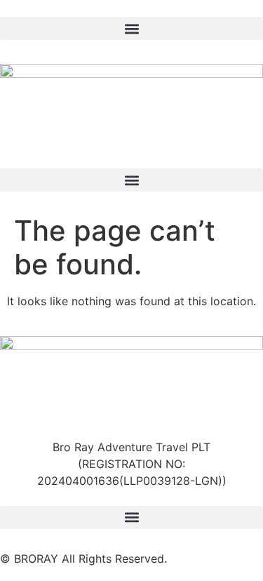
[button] (131, 28)
